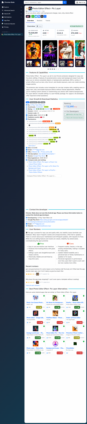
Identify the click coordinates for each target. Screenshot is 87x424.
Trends (48, 20)
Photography (33, 102)
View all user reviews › (33, 285)
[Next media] (82, 54)
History (6, 31)
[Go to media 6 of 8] (58, 69)
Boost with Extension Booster (74, 117)
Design (43, 102)
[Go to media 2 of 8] (50, 69)
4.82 (41, 109)
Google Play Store (76, 26)
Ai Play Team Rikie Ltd (34, 11)
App (43, 11)
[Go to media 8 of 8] (63, 69)
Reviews (39, 20)
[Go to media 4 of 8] (54, 69)
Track (40, 26)
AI (38, 102)
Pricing (6, 27)
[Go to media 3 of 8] (52, 69)
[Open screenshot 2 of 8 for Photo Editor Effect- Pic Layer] (49, 53)
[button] (80, 2)
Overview (30, 20)
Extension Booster (9, 23)
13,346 (71, 106)
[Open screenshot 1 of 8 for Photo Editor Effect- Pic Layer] (33, 53)
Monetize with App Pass (74, 114)
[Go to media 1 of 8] (48, 69)
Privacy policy (45, 152)
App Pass (7, 20)
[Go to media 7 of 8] (60, 69)
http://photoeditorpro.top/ (42, 226)
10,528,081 (40, 107)
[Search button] (65, 2)
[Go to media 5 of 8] (56, 69)
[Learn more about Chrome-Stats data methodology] (46, 156)
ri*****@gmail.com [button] (38, 150)
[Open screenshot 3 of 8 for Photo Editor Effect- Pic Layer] (66, 53)
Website (35, 152)
